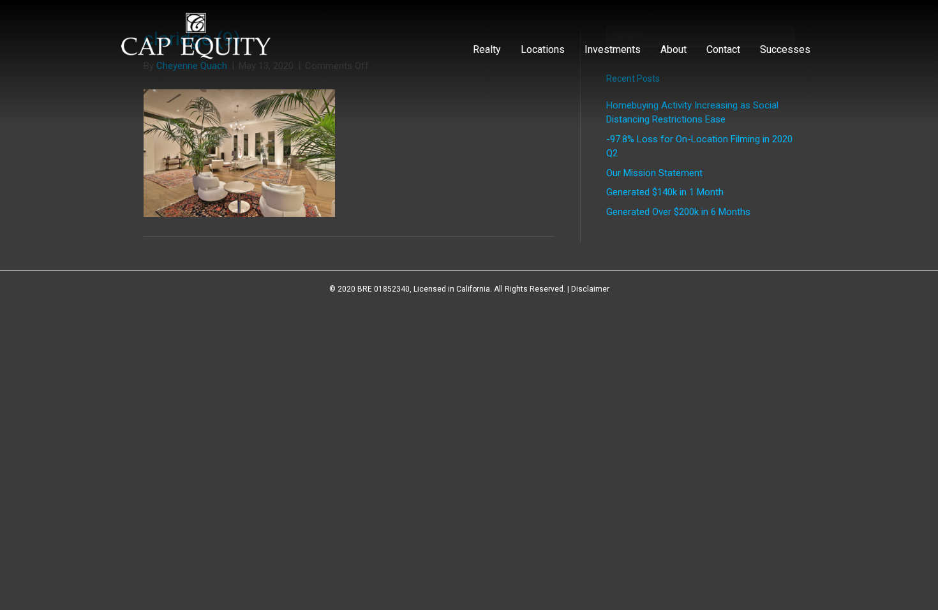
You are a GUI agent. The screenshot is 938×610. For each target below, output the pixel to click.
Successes (785, 49)
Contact (723, 49)
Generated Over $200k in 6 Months (678, 212)
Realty (487, 49)
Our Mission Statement (654, 173)
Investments (612, 49)
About (673, 49)
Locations (543, 49)
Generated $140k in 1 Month (665, 192)
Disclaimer (590, 289)
